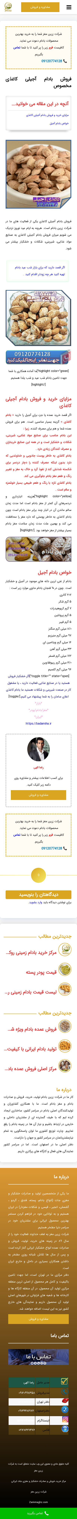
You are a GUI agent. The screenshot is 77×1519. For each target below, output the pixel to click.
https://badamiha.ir (38, 723)
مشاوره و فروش (40, 7)
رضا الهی (29, 1382)
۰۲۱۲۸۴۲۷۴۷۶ (27, 1402)
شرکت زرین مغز (39, 1492)
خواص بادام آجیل (59, 123)
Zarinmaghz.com (38, 1502)
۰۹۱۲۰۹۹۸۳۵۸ (27, 1392)
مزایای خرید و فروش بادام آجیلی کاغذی (47, 115)
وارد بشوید (35, 902)
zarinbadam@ (26, 1420)
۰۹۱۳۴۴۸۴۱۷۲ (26, 1410)
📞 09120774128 (54, 61)
